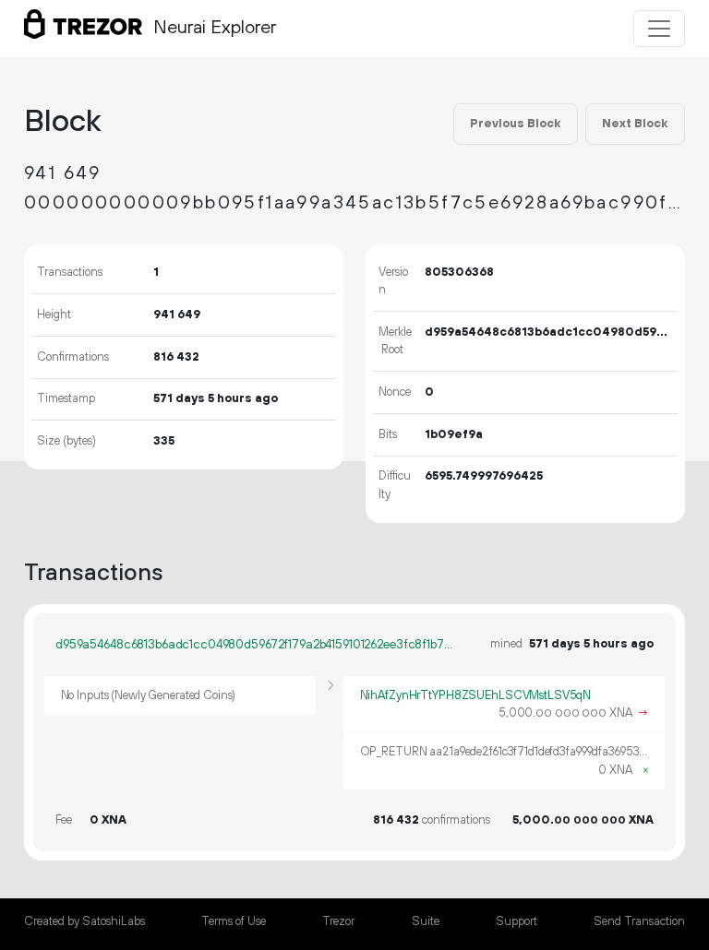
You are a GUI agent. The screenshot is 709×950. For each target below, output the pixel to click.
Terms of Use (233, 921)
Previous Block (515, 123)
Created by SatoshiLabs (84, 921)
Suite (425, 921)
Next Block (634, 123)
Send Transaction (639, 921)
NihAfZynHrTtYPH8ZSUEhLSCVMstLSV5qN (476, 695)
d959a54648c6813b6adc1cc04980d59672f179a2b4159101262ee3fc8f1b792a (254, 644)
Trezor (338, 921)
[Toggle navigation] (659, 28)
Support (516, 921)
